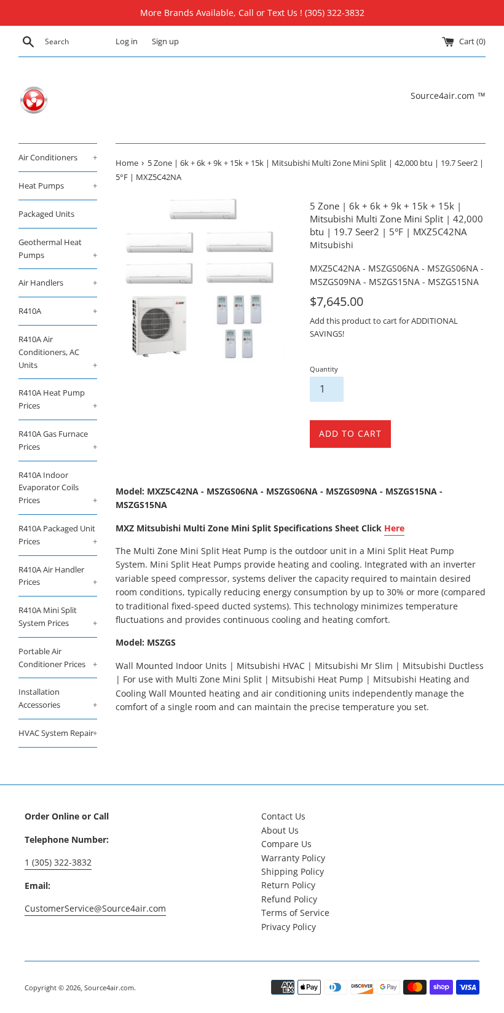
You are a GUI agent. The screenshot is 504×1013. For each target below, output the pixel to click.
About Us (280, 830)
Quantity (324, 369)
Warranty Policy (293, 858)
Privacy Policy (288, 927)
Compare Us (286, 844)
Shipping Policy (292, 871)
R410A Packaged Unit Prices (57, 535)
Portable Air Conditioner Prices (57, 658)
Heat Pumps (57, 185)
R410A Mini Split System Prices (57, 616)
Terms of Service (295, 912)
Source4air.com (109, 987)
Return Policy (288, 885)
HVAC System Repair (57, 732)
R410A (57, 310)
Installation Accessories (57, 698)
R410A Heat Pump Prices (57, 399)
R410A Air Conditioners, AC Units (57, 352)
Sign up (165, 41)
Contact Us (283, 816)
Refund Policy (289, 899)
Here (394, 528)
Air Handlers (57, 282)
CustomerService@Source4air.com (95, 908)
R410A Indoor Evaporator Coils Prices (57, 487)
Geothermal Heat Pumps (57, 248)
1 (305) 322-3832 (58, 862)
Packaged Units (46, 213)
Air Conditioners (57, 157)
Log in (127, 41)
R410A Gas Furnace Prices (57, 440)
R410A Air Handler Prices (57, 576)
